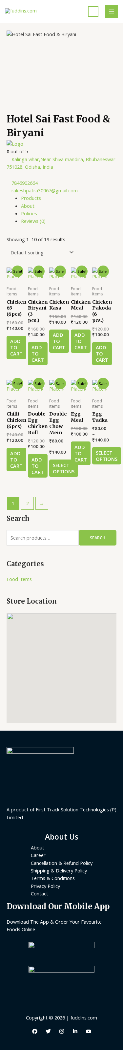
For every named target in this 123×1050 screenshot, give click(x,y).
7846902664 (24, 183)
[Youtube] (88, 1031)
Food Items (19, 579)
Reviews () (33, 221)
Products (31, 198)
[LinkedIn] (75, 1031)
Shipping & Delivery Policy (59, 870)
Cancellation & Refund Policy (61, 863)
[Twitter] (48, 1031)
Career (38, 855)
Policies (29, 213)
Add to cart (16, 347)
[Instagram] (61, 1031)
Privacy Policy (45, 886)
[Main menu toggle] (111, 11)
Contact (39, 893)
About (27, 206)
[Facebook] (34, 1031)
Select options (63, 468)
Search (97, 538)
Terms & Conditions (53, 878)
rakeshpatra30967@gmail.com (44, 190)
